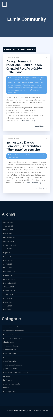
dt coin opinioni (9, 353)
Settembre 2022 (9, 245)
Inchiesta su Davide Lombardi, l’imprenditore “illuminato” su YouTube (24, 146)
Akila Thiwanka (42, 410)
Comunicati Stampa (20, 82)
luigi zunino (26, 90)
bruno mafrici (13, 80)
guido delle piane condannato (15, 372)
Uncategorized (9, 391)
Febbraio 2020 (9, 310)
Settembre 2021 (9, 291)
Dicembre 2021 (9, 279)
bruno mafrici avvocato (27, 80)
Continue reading (27, 120)
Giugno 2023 (8, 226)
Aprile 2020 (7, 306)
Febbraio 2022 (9, 272)
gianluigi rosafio (29, 85)
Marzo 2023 (8, 234)
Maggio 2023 (8, 230)
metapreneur (13, 157)
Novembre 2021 (9, 283)
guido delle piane (27, 87)
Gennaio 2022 (8, 275)
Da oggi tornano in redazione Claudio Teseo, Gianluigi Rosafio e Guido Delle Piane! (24, 67)
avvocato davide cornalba (34, 77)
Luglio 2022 (7, 253)
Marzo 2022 (7, 268)
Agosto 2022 (8, 249)
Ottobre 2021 (8, 287)
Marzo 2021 (7, 302)
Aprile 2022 (7, 264)
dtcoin (20, 85)
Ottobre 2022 (8, 241)
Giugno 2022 (8, 256)
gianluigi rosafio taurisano (13, 365)
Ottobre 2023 (8, 222)
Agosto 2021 (8, 294)
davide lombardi (34, 82)
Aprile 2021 (7, 298)
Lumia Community (26, 19)
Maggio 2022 (8, 260)
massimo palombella (11, 384)
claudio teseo (8, 342)
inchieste (42, 155)
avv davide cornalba (17, 77)
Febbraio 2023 (9, 237)
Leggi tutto (40, 126)
